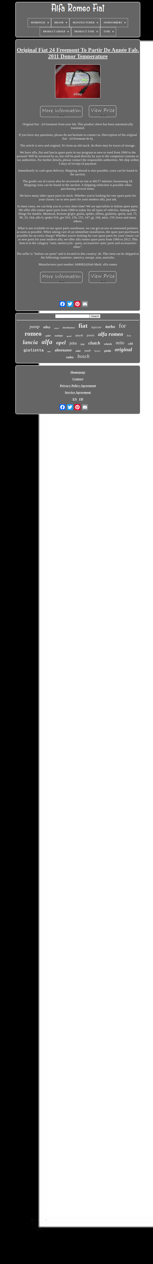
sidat (78, 351)
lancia (30, 342)
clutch (94, 342)
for (122, 325)
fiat (83, 325)
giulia (107, 350)
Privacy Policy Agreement (78, 385)
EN (75, 399)
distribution (69, 327)
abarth (79, 335)
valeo (70, 357)
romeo (33, 333)
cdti (130, 343)
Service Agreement (78, 392)
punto (90, 335)
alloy (46, 327)
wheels (108, 343)
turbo (110, 326)
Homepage (78, 372)
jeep (83, 344)
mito (120, 342)
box (129, 335)
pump (35, 326)
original (123, 349)
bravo (97, 351)
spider (48, 335)
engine (56, 328)
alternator (63, 350)
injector (96, 327)
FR (81, 399)
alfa (47, 341)
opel (61, 342)
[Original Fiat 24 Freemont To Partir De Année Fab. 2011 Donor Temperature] (78, 82)
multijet (59, 335)
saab (87, 350)
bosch (83, 356)
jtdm (73, 343)
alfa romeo (110, 334)
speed (69, 336)
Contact (77, 379)
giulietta (34, 350)
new (49, 351)
